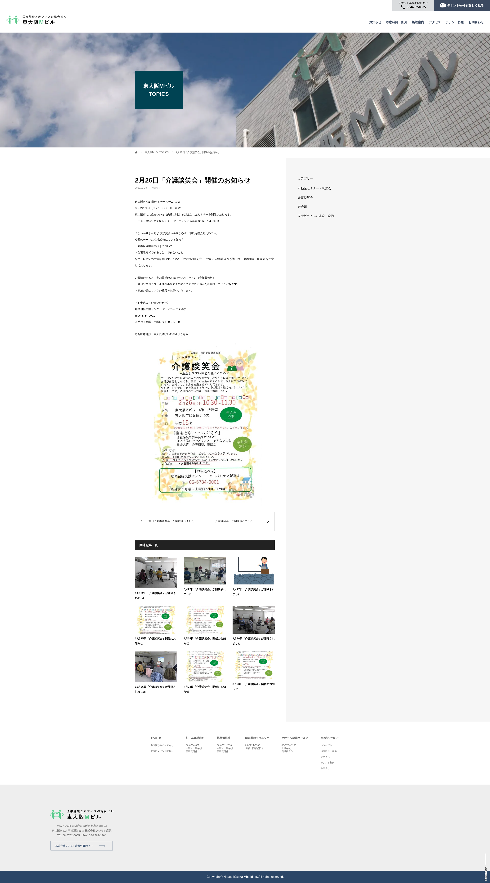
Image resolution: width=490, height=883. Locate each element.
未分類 (302, 206)
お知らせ (375, 22)
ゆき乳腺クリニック (257, 737)
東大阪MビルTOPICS (157, 152)
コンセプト (326, 745)
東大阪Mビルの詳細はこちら (171, 334)
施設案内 (418, 22)
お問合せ (325, 768)
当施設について (330, 737)
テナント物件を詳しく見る (465, 5)
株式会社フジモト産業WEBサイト (74, 845)
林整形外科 (223, 737)
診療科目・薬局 (396, 22)
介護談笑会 (155, 188)
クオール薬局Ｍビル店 (295, 737)
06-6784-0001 (209, 221)
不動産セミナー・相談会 (314, 188)
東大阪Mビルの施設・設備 (316, 216)
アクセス (435, 22)
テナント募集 (455, 22)
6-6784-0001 (147, 315)
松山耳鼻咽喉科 (195, 737)
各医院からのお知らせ (162, 745)
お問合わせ (476, 22)
